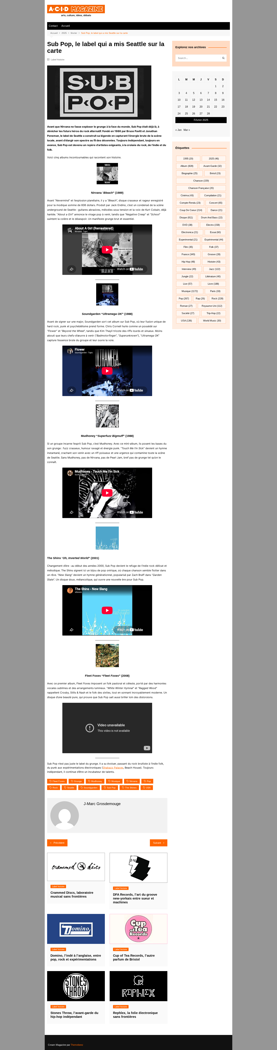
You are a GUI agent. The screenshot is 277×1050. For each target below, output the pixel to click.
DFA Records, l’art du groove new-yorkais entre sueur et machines (135, 898)
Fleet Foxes (59, 781)
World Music (212, 320)
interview (189, 269)
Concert (215, 202)
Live (187, 283)
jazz (214, 269)
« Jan (178, 130)
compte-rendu (190, 202)
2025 (214, 158)
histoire (214, 261)
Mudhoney (96, 781)
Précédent (59, 842)
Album (186, 166)
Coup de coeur (191, 210)
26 (193, 113)
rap (200, 298)
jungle (187, 276)
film (188, 247)
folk (213, 247)
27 (201, 113)
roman (186, 305)
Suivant (157, 842)
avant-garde (212, 166)
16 (223, 99)
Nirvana (133, 781)
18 (186, 106)
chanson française (201, 188)
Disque (186, 217)
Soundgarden (90, 787)
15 (215, 99)
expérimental (214, 239)
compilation (212, 195)
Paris (215, 291)
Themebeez (77, 1044)
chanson (201, 180)
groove (214, 254)
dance (216, 210)
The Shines (131, 787)
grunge (78, 781)
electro (213, 224)
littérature (213, 276)
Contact (53, 25)
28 (208, 113)
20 (201, 106)
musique (115, 781)
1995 (188, 158)
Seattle (70, 787)
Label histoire (57, 59)
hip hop (188, 261)
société (188, 313)
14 (208, 99)
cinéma (187, 195)
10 (179, 99)
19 (193, 106)
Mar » (187, 130)
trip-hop (213, 313)
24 (179, 113)
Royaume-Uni (212, 305)
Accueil (65, 25)
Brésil (215, 173)
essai (215, 232)
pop (149, 781)
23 (223, 106)
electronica (189, 232)
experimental (188, 239)
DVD (187, 224)
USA (148, 787)
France (188, 254)
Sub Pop (111, 787)
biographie (189, 173)
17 (179, 106)
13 (201, 99)
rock (55, 787)
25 (186, 113)
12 (193, 99)
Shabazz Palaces (113, 767)
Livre (213, 283)
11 (186, 99)
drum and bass (211, 217)
